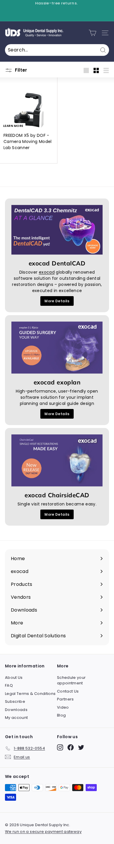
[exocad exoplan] (57, 348)
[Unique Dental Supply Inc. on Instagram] (60, 747)
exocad (47, 272)
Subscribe (15, 701)
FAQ (9, 685)
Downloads (16, 709)
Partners (65, 699)
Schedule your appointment (71, 680)
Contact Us (68, 691)
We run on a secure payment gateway (43, 831)
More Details (56, 300)
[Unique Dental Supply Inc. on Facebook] (71, 747)
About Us (14, 677)
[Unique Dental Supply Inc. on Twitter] (81, 747)
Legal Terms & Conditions (30, 693)
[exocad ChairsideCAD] (57, 460)
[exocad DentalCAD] (57, 230)
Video (63, 707)
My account (16, 717)
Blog (61, 715)
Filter (20, 70)
